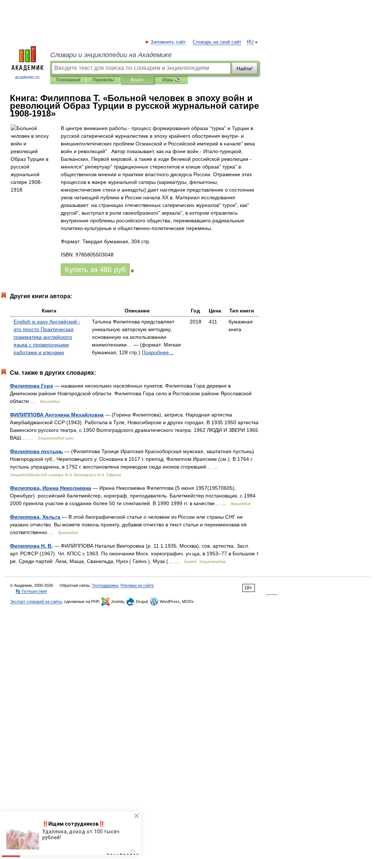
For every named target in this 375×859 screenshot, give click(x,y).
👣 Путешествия (31, 591)
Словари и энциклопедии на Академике (111, 55)
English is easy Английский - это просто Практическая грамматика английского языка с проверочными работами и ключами (47, 337)
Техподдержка (105, 585)
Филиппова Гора (31, 386)
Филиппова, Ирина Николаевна (50, 488)
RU (250, 42)
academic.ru (27, 77)
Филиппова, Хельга (35, 517)
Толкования (68, 79)
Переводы (103, 79)
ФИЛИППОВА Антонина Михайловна (57, 415)
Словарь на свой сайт (217, 42)
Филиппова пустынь (36, 451)
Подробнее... (157, 352)
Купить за (95, 270)
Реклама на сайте (137, 585)
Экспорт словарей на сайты (36, 601)
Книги (137, 79)
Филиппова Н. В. (31, 546)
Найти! (245, 68)
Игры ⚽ (171, 79)
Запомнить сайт (168, 42)
